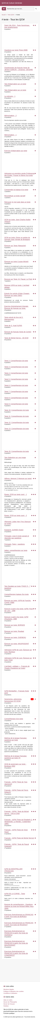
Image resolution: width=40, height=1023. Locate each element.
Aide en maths (7, 1000)
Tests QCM (11, 14)
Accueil (4, 14)
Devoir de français (9, 1004)
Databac (6, 1006)
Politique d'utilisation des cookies (13, 991)
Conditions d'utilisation (10, 993)
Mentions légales (8, 989)
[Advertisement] (20, 39)
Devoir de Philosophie (10, 1002)
